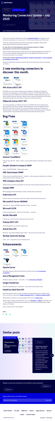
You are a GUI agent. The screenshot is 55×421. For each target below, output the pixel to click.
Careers (31, 410)
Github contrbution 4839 (43, 295)
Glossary (49, 410)
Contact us (46, 386)
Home (4, 30)
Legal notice (42, 417)
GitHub (40, 300)
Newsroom (24, 410)
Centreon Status (30, 414)
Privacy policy (49, 417)
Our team (16, 410)
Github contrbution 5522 (27, 295)
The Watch (33, 300)
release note (38, 298)
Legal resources (40, 410)
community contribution (35, 279)
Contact (22, 414)
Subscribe (48, 400)
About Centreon (8, 410)
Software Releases (18, 10)
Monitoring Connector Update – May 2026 (41, 347)
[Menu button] (52, 2)
